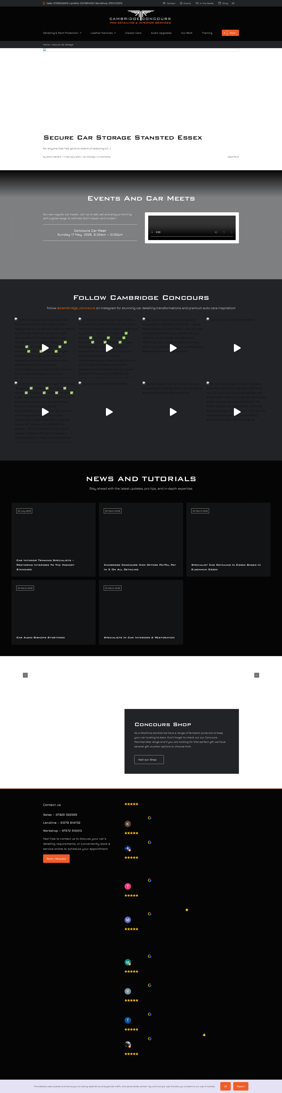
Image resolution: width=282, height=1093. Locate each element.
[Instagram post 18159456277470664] (109, 412)
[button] (25, 675)
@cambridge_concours (76, 308)
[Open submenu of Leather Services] (114, 33)
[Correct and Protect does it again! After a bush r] (109, 348)
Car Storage (89, 156)
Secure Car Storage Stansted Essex (122, 137)
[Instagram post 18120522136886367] (237, 348)
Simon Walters (53, 156)
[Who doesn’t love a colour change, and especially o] (173, 348)
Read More (233, 156)
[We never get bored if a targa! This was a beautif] (237, 412)
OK (225, 1086)
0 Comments (104, 156)
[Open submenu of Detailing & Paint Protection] (79, 33)
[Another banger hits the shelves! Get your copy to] (173, 412)
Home (46, 44)
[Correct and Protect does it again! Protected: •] (45, 412)
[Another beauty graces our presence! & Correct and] (45, 348)
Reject (241, 1086)
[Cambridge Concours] (140, 11)
